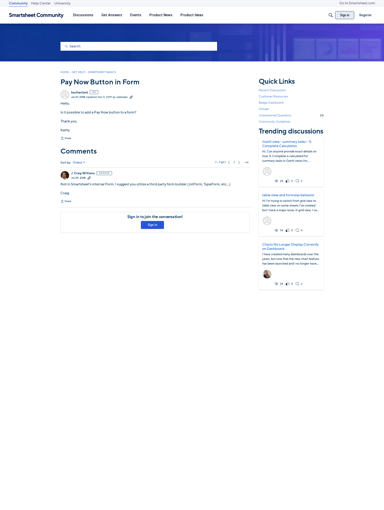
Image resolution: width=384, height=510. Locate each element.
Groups (264, 109)
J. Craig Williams (83, 173)
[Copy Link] (131, 97)
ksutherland (79, 93)
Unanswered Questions (291, 115)
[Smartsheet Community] (36, 15)
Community (18, 3)
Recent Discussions (272, 90)
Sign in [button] (152, 225)
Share (65, 138)
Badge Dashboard (271, 103)
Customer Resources (273, 96)
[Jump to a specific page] (246, 162)
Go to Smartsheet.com (357, 3)
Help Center (41, 3)
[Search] (331, 15)
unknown (122, 97)
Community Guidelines (274, 121)
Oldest (77, 162)
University (62, 3)
